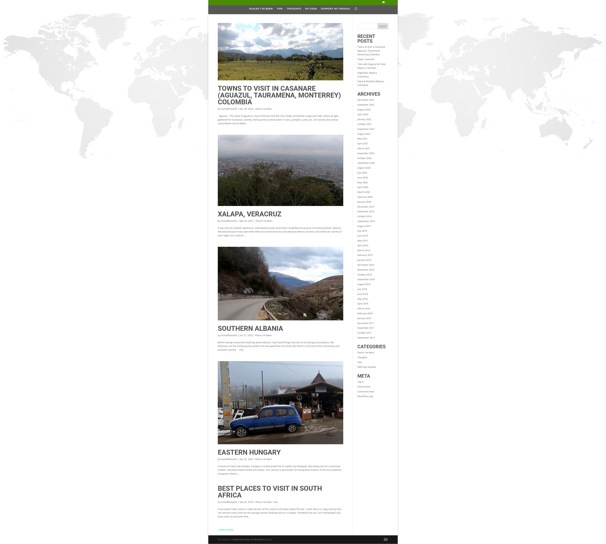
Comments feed (365, 391)
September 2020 (366, 162)
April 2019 (362, 245)
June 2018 (362, 293)
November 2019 (365, 211)
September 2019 (366, 221)
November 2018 (365, 269)
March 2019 (363, 250)
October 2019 (364, 216)
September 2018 (366, 279)
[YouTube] (383, 3)
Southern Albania (250, 328)
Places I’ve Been (261, 9)
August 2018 (364, 284)
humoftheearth (229, 108)
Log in (360, 381)
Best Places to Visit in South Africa (270, 491)
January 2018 (364, 318)
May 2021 (362, 138)
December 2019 (365, 206)
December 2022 (365, 99)
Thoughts (294, 9)
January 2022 (364, 119)
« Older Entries (226, 529)
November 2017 (365, 327)
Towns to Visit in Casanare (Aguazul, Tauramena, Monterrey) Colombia (279, 95)
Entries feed (363, 386)
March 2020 (363, 192)
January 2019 (364, 259)
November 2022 (365, 104)
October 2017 (364, 332)
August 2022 (364, 109)
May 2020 (362, 182)
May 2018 (362, 298)
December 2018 (365, 264)
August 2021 (364, 133)
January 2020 (364, 201)
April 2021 (362, 143)
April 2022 (362, 114)
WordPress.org (365, 396)
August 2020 (364, 167)
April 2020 (362, 187)
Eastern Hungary (249, 452)
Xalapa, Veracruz (249, 214)
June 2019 (362, 235)
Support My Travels (335, 9)
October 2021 (364, 124)
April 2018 (362, 303)
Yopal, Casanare (365, 59)
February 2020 (365, 196)
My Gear (311, 9)
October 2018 (364, 274)
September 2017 (366, 337)
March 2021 (363, 148)
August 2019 (364, 226)
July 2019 (362, 230)
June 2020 (362, 177)
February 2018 (365, 313)
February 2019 (365, 255)
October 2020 (364, 158)
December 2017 (365, 323)
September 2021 (366, 128)
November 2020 (365, 153)
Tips (280, 9)
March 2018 (363, 308)
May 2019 (362, 240)
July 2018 (362, 289)
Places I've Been (263, 108)
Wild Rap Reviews (366, 366)
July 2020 (362, 172)
